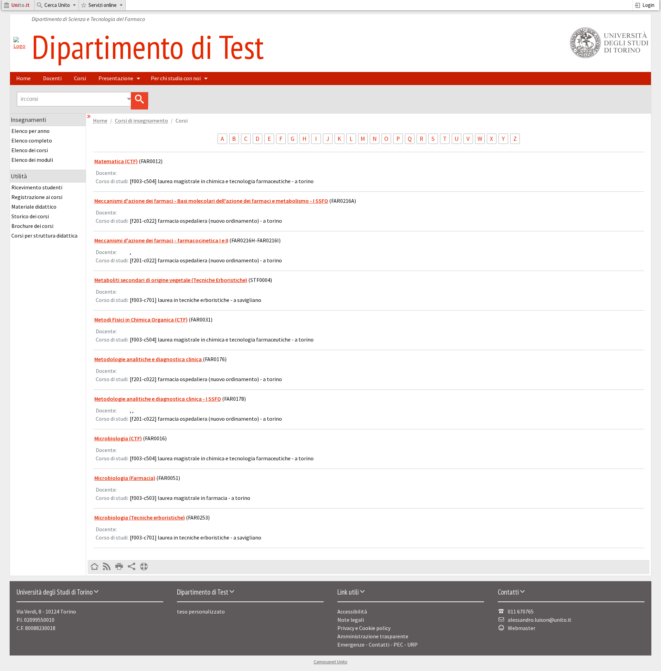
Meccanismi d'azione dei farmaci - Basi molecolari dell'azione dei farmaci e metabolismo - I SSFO (211, 200)
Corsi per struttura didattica (44, 235)
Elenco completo (31, 140)
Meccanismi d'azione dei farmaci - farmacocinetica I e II (161, 240)
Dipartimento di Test (148, 46)
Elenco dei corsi (29, 150)
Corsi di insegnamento (141, 121)
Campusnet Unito (330, 662)
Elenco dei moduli (32, 159)
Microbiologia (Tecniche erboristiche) (139, 517)
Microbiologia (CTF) (118, 438)
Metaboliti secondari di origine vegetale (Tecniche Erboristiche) (170, 279)
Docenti (52, 78)
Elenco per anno (30, 130)
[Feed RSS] (106, 567)
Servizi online (102, 5)
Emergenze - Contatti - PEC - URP (377, 644)
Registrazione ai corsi (36, 196)
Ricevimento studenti (36, 187)
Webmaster (521, 628)
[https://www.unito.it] (608, 57)
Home (23, 78)
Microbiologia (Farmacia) (124, 477)
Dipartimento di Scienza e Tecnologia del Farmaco (88, 18)
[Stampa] (119, 567)
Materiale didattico (33, 206)
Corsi (80, 78)
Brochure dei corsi (32, 225)
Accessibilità (352, 611)
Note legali (350, 619)
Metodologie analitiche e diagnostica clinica (148, 359)
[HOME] (94, 567)
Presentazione (115, 78)
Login (648, 5)
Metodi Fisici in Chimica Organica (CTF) (141, 319)
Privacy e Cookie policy (363, 628)
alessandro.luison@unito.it (539, 619)
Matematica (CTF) (116, 161)
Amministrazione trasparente (372, 636)
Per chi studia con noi (176, 78)
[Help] (143, 567)
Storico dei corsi (30, 216)
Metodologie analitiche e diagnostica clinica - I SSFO (157, 398)
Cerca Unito (57, 5)
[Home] (19, 45)
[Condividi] (131, 567)
